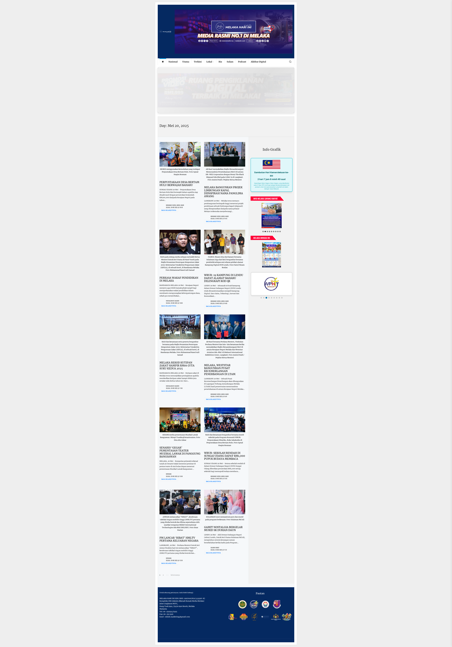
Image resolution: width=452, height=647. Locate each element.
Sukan (230, 61)
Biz (220, 61)
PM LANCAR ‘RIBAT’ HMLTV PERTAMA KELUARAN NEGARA (178, 539)
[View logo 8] (279, 297)
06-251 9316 (168, 614)
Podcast (242, 61)
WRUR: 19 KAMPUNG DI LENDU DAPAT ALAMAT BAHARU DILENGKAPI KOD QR (223, 278)
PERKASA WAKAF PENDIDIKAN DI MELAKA (178, 279)
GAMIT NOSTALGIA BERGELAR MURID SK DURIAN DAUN (223, 529)
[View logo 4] (269, 297)
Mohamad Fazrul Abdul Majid (175, 205)
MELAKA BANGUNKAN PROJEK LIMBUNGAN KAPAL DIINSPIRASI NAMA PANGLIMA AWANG (223, 192)
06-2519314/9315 (170, 612)
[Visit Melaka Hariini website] (226, 90)
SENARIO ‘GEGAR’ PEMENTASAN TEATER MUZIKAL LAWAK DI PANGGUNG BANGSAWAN (179, 452)
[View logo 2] (263, 297)
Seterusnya (175, 575)
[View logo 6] (274, 297)
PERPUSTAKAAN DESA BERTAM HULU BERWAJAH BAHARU (179, 184)
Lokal (209, 61)
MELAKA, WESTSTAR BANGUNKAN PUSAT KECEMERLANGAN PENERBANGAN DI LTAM (219, 370)
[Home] (162, 61)
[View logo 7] (276, 297)
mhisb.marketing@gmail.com (177, 617)
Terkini (198, 61)
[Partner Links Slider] (272, 284)
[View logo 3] (266, 297)
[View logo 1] (261, 297)
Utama (185, 61)
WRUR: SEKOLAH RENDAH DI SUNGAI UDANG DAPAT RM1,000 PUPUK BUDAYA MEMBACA (224, 455)
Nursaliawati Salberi (172, 301)
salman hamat (215, 548)
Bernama (168, 474)
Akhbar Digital (258, 61)
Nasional (173, 61)
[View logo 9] (282, 297)
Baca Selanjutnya (168, 210)
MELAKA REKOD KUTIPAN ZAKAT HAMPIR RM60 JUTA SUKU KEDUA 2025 (176, 365)
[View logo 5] (271, 298)
